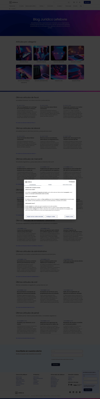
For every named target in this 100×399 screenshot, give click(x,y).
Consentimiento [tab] (32, 184)
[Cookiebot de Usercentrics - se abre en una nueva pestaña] (70, 182)
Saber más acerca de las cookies (33, 213)
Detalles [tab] (50, 184)
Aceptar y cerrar (69, 216)
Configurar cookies (50, 216)
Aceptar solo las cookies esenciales (35, 216)
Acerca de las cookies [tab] (67, 184)
